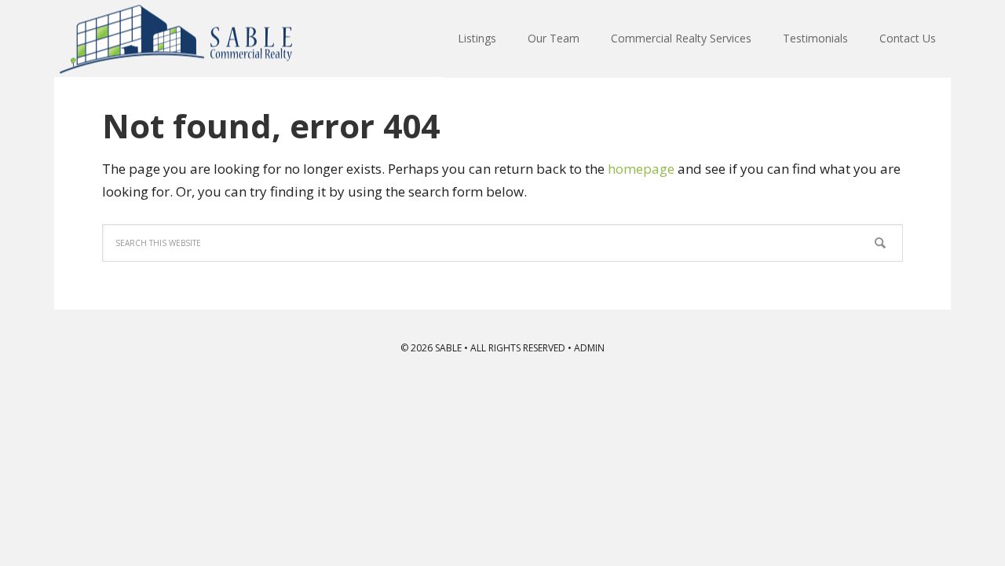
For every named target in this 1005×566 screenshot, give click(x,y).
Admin (589, 348)
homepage (641, 169)
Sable (176, 39)
